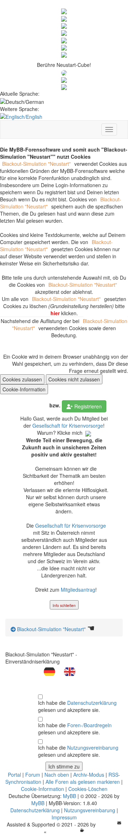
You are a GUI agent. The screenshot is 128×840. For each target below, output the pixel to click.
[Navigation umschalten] (109, 129)
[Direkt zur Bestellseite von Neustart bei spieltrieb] (64, 86)
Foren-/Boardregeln (89, 725)
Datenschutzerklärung (92, 702)
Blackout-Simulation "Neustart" (51, 629)
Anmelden (31, 406)
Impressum (64, 817)
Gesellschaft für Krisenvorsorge (67, 425)
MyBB (69, 795)
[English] (74, 671)
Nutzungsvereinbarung (92, 747)
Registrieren (87, 406)
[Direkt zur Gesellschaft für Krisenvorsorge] (64, 79)
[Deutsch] (54, 671)
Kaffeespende (63, 831)
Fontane (106, 824)
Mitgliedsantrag (78, 589)
